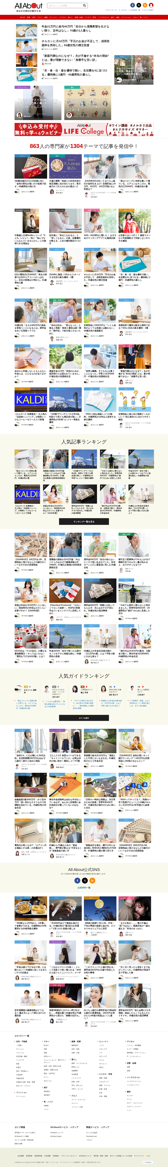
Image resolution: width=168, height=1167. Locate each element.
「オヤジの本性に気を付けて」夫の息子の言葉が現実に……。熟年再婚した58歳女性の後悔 (83, 704)
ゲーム (129, 1099)
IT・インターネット (134, 1056)
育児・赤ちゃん (77, 1085)
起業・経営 (103, 1089)
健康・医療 (76, 1041)
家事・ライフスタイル (79, 1063)
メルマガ (123, 10)
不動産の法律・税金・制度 (25, 1082)
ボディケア (103, 1056)
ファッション (126, 17)
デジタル (63, 17)
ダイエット (103, 1064)
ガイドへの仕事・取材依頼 (24, 1140)
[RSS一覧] (145, 5)
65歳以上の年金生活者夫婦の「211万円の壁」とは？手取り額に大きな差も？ (111, 703)
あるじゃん (48, 1081)
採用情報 (29, 1156)
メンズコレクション (134, 1081)
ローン (46, 1077)
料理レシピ (75, 1067)
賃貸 (17, 1064)
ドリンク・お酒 (77, 1107)
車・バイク (144, 17)
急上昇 (22, 17)
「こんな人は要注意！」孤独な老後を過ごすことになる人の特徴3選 (54, 704)
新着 (28, 17)
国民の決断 (18, 1144)
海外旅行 (47, 1091)
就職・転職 (103, 1078)
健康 (46, 17)
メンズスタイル (103, 17)
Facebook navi (91, 1136)
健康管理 (75, 1045)
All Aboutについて (85, 1156)
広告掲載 (47, 1156)
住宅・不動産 (21, 1041)
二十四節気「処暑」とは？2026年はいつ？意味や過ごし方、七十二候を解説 (140, 703)
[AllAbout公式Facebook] (132, 5)
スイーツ (75, 1103)
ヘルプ (148, 1156)
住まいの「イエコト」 (24, 1086)
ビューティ (53, 17)
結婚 (128, 1071)
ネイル (101, 1060)
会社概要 (21, 1156)
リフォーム (20, 1053)
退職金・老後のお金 (51, 1070)
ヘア (100, 1053)
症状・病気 (75, 1049)
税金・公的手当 (49, 1073)
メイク (101, 1045)
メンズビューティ (133, 1085)
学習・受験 (103, 1096)
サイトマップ (112, 10)
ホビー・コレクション (135, 1103)
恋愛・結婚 (79, 17)
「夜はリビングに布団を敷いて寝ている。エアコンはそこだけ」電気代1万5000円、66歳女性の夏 (26, 704)
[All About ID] (151, 5)
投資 (45, 1049)
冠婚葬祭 (75, 1071)
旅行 (112, 17)
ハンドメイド (76, 1078)
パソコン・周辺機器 (134, 1045)
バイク (46, 1109)
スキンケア (103, 1049)
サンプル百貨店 (91, 1133)
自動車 (46, 1106)
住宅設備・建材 (21, 1056)
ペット (129, 1110)
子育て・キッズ (77, 1089)
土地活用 (19, 1075)
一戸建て (19, 1045)
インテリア (20, 1060)
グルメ (135, 17)
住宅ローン (48, 1056)
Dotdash (148, 1162)
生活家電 (75, 1074)
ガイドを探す (148, 10)
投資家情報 (38, 1156)
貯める (46, 1045)
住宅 (33, 17)
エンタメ (130, 1095)
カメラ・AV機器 (132, 1049)
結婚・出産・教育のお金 (52, 1066)
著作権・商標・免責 (101, 1156)
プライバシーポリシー (69, 1156)
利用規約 (56, 1156)
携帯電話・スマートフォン (136, 1053)
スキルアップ (104, 1082)
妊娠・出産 (75, 1082)
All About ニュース (56, 1133)
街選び (18, 1067)
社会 (100, 1093)
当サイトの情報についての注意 (121, 1156)
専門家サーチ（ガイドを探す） (26, 1133)
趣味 (117, 17)
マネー (40, 17)
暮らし (70, 17)
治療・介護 (75, 1053)
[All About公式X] (138, 5)
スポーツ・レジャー (134, 1107)
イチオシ (89, 1140)
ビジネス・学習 (90, 17)
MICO (101, 1067)
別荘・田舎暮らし (22, 1071)
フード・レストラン (79, 1100)
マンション (20, 1049)
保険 (45, 1053)
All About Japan (56, 1136)
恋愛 (128, 1067)
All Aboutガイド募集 (22, 1136)
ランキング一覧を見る (84, 522)
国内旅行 (47, 1095)
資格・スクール (104, 1085)
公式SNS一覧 (135, 10)
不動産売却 (20, 1078)
